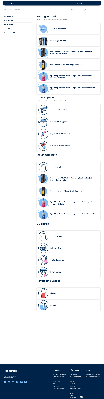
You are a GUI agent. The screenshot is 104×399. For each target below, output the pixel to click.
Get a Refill (56, 386)
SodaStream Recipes (75, 388)
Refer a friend (73, 374)
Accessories (56, 381)
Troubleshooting (9, 24)
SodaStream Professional (73, 396)
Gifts (54, 384)
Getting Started (9, 16)
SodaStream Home (8, 9)
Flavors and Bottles (10, 33)
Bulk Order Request (58, 388)
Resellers (72, 386)
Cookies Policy (73, 384)
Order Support (8, 20)
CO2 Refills (7, 29)
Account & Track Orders (93, 374)
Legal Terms (73, 381)
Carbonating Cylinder (59, 376)
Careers (72, 393)
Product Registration (75, 376)
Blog (71, 391)
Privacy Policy (73, 379)
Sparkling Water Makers (59, 374)
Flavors (55, 379)
